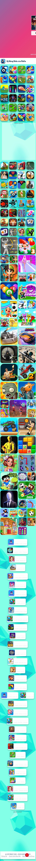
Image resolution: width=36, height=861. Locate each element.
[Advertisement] (18, 831)
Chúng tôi (4, 856)
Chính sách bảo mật (15, 856)
